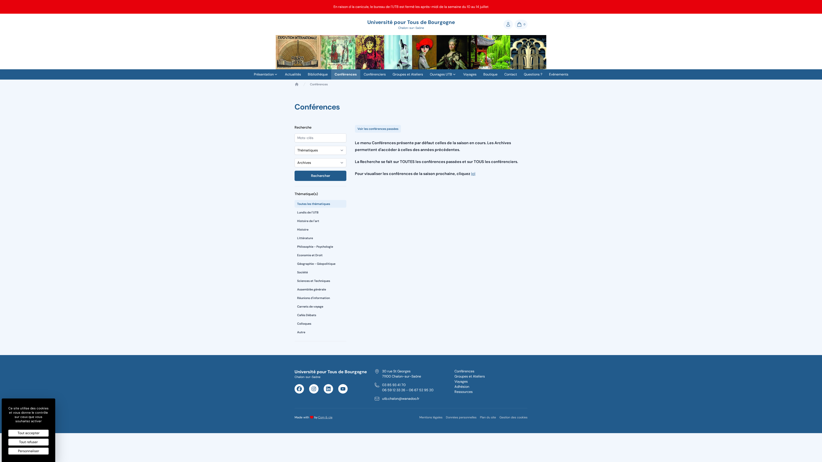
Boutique (490, 74)
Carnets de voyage (310, 306)
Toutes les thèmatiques (313, 204)
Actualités (293, 74)
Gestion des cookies (513, 417)
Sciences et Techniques (313, 281)
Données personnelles (461, 417)
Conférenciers (375, 74)
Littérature (305, 238)
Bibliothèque (318, 74)
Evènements (558, 74)
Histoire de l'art (308, 221)
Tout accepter (29, 433)
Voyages (470, 74)
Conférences (346, 74)
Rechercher (320, 175)
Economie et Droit (310, 255)
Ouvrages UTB (441, 74)
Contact (510, 74)
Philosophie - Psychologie (315, 247)
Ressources (463, 391)
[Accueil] (297, 84)
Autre (301, 332)
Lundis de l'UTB (308, 212)
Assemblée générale (311, 289)
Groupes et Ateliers (408, 74)
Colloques (304, 324)
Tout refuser (28, 442)
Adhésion (461, 386)
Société (302, 272)
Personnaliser (28, 451)
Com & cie (325, 417)
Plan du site (488, 417)
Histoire (302, 229)
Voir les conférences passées (377, 129)
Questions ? (533, 74)
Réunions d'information (313, 298)
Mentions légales (430, 417)
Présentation (264, 74)
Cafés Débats (306, 315)
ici (473, 173)
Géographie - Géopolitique (316, 264)
